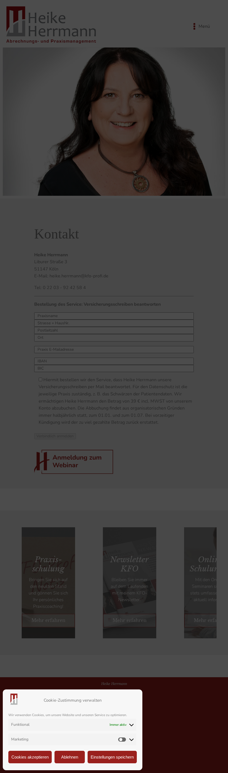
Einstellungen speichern (112, 757)
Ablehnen (69, 757)
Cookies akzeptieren (30, 757)
